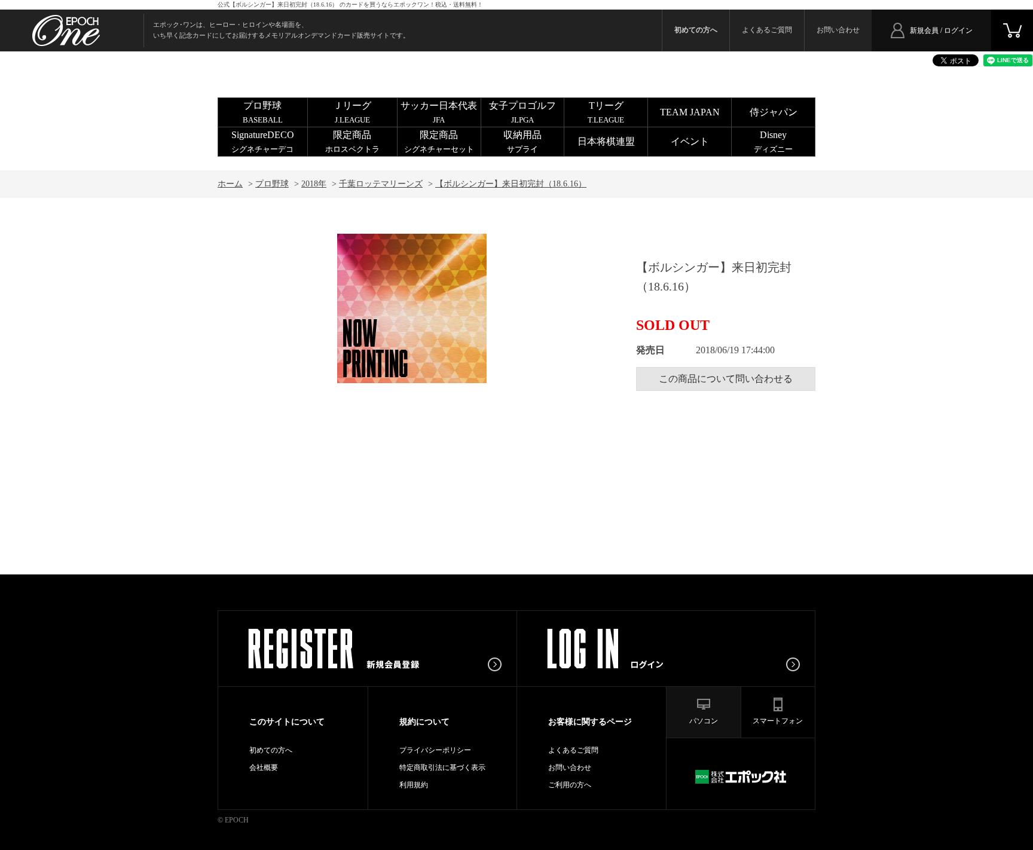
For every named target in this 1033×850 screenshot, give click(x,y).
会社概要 (263, 767)
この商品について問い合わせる (726, 379)
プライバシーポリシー (435, 750)
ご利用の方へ (569, 785)
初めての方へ (270, 750)
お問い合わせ (838, 30)
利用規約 (413, 785)
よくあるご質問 (767, 30)
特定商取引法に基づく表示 (442, 767)
